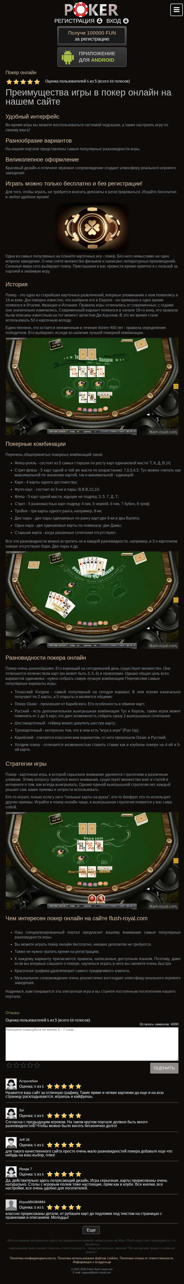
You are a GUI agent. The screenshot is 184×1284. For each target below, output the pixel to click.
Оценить (164, 1068)
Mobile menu (176, 10)
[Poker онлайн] (92, 9)
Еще (91, 1230)
